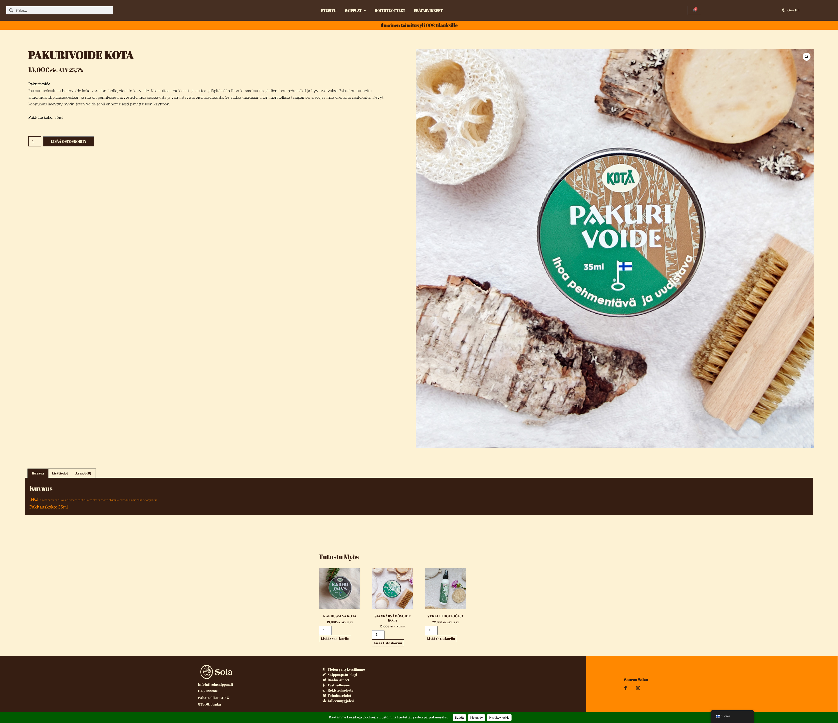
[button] (807, 57)
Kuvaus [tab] (38, 473)
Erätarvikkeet (428, 10)
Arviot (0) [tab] (83, 473)
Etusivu (328, 10)
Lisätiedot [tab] (60, 473)
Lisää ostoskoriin (68, 141)
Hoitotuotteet (390, 10)
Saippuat (353, 10)
